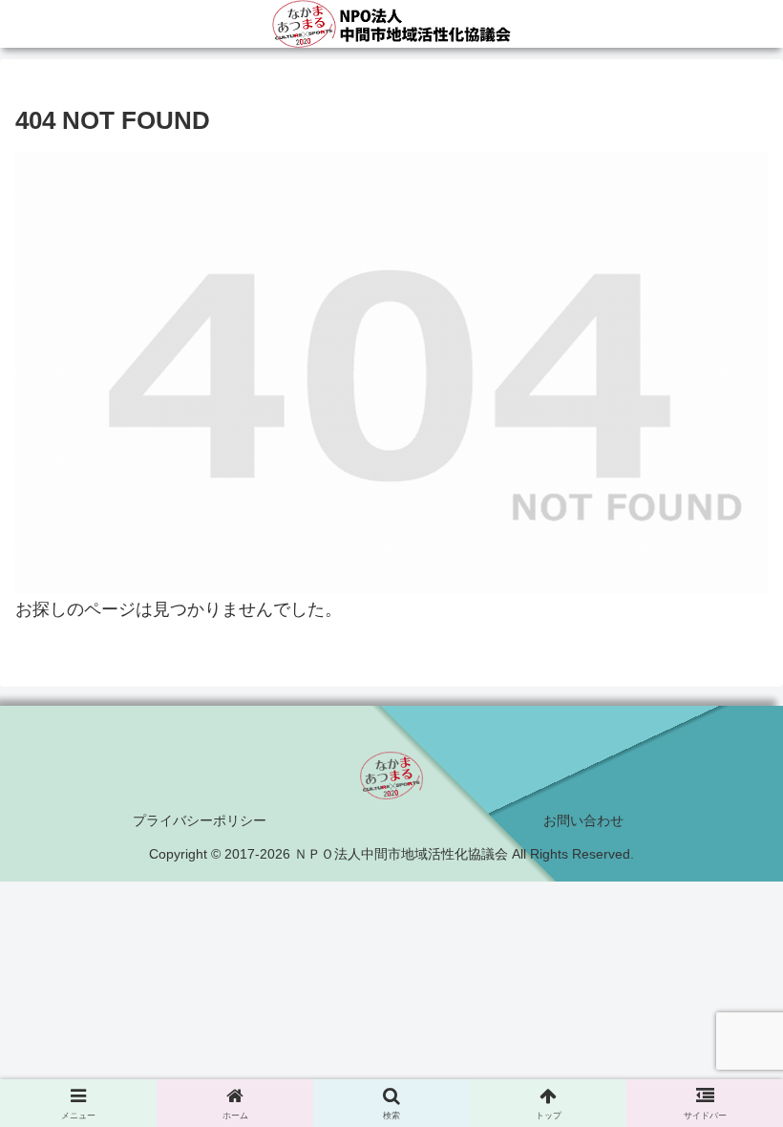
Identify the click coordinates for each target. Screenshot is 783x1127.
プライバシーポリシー (199, 820)
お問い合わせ (583, 820)
